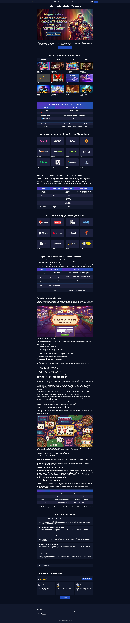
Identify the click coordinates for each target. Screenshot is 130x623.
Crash (71, 59)
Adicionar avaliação (86, 578)
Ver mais (65, 597)
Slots (86, 59)
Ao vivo (57, 59)
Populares (43, 59)
